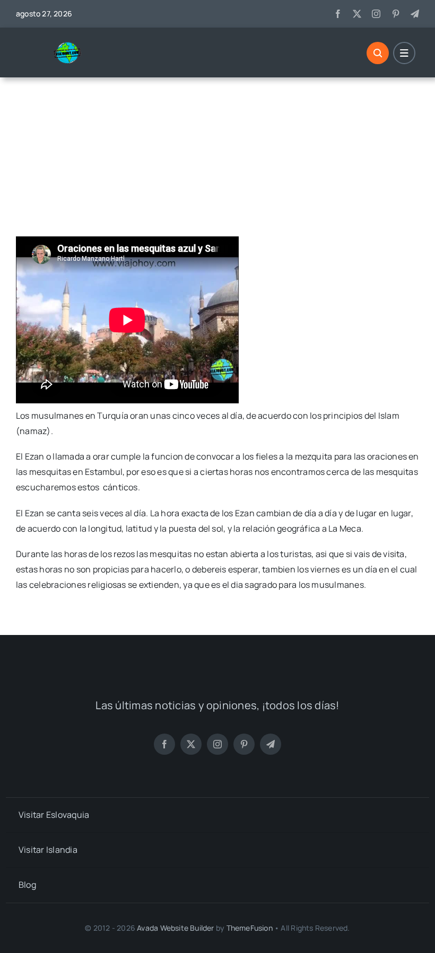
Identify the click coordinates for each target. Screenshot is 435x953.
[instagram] (376, 14)
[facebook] (338, 14)
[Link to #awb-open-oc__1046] (378, 53)
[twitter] (357, 14)
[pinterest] (396, 14)
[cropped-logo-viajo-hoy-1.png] (71, 45)
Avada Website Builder (175, 928)
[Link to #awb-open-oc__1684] (404, 53)
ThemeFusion (250, 928)
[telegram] (415, 14)
